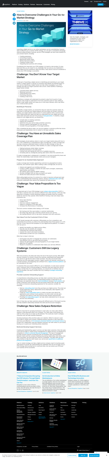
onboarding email (29, 288)
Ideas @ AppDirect (22, 391)
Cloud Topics (20, 11)
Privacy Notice (35, 446)
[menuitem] (85, 1)
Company (74, 402)
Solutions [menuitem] (26, 4)
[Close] (106, 455)
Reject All (83, 455)
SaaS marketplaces (43, 281)
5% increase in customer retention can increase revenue (48, 321)
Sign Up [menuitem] (100, 4)
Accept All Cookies (94, 455)
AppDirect (53, 392)
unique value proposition (51, 191)
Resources (64, 402)
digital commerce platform (56, 261)
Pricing (84, 402)
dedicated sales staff (55, 178)
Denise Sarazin (47, 392)
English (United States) (84, 450)
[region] (54, 455)
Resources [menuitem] (39, 4)
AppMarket (29, 391)
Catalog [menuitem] (20, 4)
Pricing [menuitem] (53, 4)
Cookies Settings (72, 455)
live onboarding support (32, 297)
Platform (19, 402)
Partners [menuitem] (32, 4)
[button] (83, 450)
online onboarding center (33, 292)
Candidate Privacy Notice (52, 446)
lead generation (48, 115)
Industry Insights (22, 372)
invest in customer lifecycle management (36, 333)
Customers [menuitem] (47, 4)
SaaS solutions (58, 281)
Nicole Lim (20, 20)
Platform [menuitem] (14, 4)
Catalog (30, 402)
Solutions (52, 402)
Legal (78, 446)
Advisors (41, 402)
